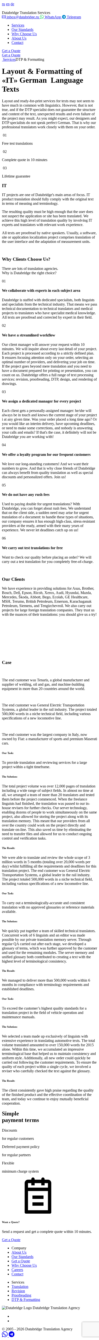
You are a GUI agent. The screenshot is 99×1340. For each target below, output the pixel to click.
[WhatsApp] (5, 1336)
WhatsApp (53, 17)
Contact (17, 43)
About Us (19, 38)
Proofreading (21, 1295)
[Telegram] (11, 1336)
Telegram (73, 17)
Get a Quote (11, 51)
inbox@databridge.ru (23, 17)
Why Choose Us (24, 34)
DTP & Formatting (26, 1300)
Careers (17, 1270)
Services (18, 25)
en (8, 4)
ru (3, 4)
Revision (18, 1291)
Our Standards (22, 29)
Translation (20, 1287)
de (12, 4)
